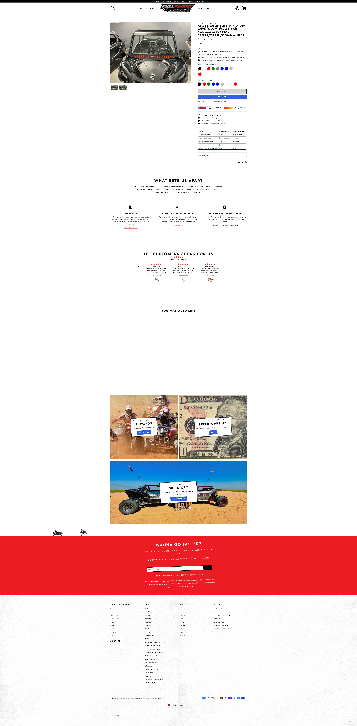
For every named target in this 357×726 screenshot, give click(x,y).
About (207, 8)
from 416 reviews (177, 259)
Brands (112, 622)
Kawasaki (183, 625)
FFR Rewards (115, 615)
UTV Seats (148, 676)
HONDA (148, 608)
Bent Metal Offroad (207, 23)
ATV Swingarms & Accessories (155, 656)
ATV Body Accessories (152, 649)
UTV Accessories (151, 662)
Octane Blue (226, 68)
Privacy (153, 698)
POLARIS (148, 622)
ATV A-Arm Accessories (153, 645)
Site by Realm (115, 715)
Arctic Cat (183, 608)
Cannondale (184, 615)
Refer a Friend (115, 618)
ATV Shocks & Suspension (154, 652)
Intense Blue (222, 68)
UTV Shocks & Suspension (154, 679)
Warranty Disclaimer (221, 625)
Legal (148, 698)
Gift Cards (148, 686)
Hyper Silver (231, 68)
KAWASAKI (149, 618)
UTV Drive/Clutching (152, 669)
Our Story (113, 608)
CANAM (148, 625)
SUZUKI (147, 615)
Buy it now (222, 97)
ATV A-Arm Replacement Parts (155, 642)
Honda (182, 622)
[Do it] (213, 427)
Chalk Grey (217, 68)
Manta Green (213, 68)
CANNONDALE (150, 635)
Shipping (217, 618)
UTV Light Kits (150, 673)
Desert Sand (204, 68)
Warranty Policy (219, 622)
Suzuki (182, 632)
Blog (200, 8)
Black (200, 68)
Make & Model (151, 8)
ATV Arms (148, 639)
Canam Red (209, 68)
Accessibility (161, 698)
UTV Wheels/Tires (151, 683)
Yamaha (182, 635)
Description (204, 155)
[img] (178, 257)
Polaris (182, 629)
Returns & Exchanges (221, 629)
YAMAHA (148, 612)
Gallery (112, 625)
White (235, 68)
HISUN (147, 632)
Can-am (182, 612)
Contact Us (218, 608)
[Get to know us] (178, 492)
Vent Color (205, 80)
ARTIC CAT (149, 629)
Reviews (113, 612)
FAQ (215, 612)
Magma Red (200, 74)
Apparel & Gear (150, 659)
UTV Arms (148, 666)
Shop (140, 8)
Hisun (182, 618)
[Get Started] (144, 427)
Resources (114, 632)
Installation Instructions (222, 615)
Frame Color (207, 64)
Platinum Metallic (240, 68)
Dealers (113, 629)
